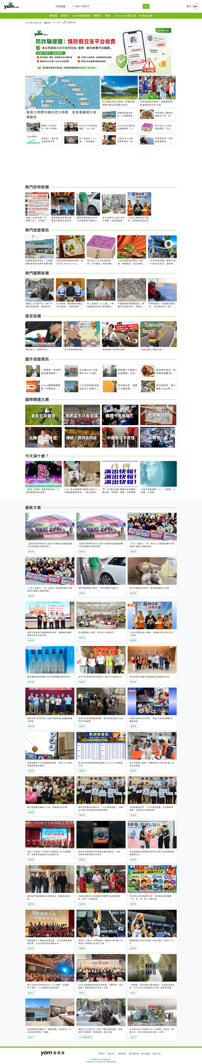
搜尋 (107, 15)
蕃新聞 (53, 15)
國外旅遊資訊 (37, 359)
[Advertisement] (95, 165)
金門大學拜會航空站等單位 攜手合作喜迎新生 (100, 676)
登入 (189, 6)
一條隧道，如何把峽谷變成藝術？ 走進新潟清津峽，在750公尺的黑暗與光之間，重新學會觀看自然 (152, 988)
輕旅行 (65, 15)
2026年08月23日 (33, 22)
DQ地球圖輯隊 (81, 15)
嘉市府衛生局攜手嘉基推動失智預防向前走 (150, 676)
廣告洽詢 (156, 1053)
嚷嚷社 (98, 15)
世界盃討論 (146, 15)
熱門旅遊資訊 (37, 230)
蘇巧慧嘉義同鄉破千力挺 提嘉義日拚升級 (47, 807)
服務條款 (122, 1053)
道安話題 (33, 315)
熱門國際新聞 (37, 273)
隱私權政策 (134, 1053)
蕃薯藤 (11, 5)
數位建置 (146, 1053)
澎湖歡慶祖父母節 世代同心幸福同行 (96, 632)
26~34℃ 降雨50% (64, 22)
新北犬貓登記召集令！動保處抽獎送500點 (149, 588)
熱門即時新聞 (37, 186)
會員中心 (111, 1053)
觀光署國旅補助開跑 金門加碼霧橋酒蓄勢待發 (48, 676)
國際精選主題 (37, 399)
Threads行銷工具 (125, 15)
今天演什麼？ (37, 455)
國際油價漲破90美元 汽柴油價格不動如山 (98, 588)
